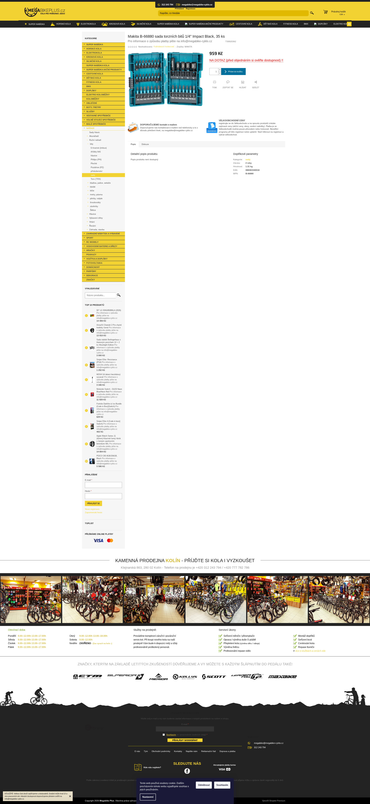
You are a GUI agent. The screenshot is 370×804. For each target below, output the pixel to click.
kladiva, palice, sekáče (100, 183)
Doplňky (91, 90)
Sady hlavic (94, 132)
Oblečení (91, 103)
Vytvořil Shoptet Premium (273, 800)
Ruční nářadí (95, 140)
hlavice (94, 155)
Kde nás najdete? (152, 767)
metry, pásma (96, 194)
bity (91, 144)
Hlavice (92, 214)
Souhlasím (222, 785)
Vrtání (92, 222)
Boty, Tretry (93, 107)
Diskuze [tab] (145, 144)
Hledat (312, 13)
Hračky (90, 250)
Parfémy (91, 271)
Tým (146, 751)
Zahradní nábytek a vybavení (103, 233)
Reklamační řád (208, 751)
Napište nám (191, 751)
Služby (90, 111)
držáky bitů (96, 151)
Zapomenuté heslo (93, 512)
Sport (89, 238)
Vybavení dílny (96, 218)
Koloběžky (92, 99)
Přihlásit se (93, 503)
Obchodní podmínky (161, 751)
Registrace (190, 9)
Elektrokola (94, 53)
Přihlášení (179, 9)
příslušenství (96, 171)
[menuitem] (35, 24)
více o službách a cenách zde (309, 651)
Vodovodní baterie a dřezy (101, 246)
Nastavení (147, 797)
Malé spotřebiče (96, 124)
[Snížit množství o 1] (219, 73)
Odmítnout (204, 785)
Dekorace (92, 275)
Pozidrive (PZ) (97, 167)
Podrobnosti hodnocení (164, 46)
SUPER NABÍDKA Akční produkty (104, 69)
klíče (92, 190)
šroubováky (95, 202)
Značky (90, 280)
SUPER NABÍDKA (94, 44)
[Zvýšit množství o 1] (219, 70)
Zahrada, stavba (96, 229)
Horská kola (93, 49)
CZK (341, 14)
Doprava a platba (227, 751)
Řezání (92, 226)
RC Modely (92, 242)
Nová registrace (92, 509)
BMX (88, 86)
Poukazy (91, 254)
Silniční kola (93, 61)
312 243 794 (260, 747)
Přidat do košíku (235, 71)
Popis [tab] (133, 144)
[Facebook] (187, 771)
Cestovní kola (94, 74)
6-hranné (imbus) (99, 148)
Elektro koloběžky (97, 94)
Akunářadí (94, 136)
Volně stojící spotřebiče (101, 120)
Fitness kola (93, 82)
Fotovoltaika (94, 263)
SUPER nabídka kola (97, 65)
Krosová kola (94, 57)
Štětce (93, 210)
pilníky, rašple (96, 198)
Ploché (94, 163)
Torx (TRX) (96, 179)
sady (93, 175)
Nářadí (90, 128)
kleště (92, 187)
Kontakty (178, 751)
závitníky (94, 206)
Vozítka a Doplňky (96, 259)
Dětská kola (93, 78)
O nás (137, 751)
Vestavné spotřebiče (98, 115)
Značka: (184, 46)
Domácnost (93, 267)
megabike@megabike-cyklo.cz (268, 743)
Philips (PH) (96, 159)
